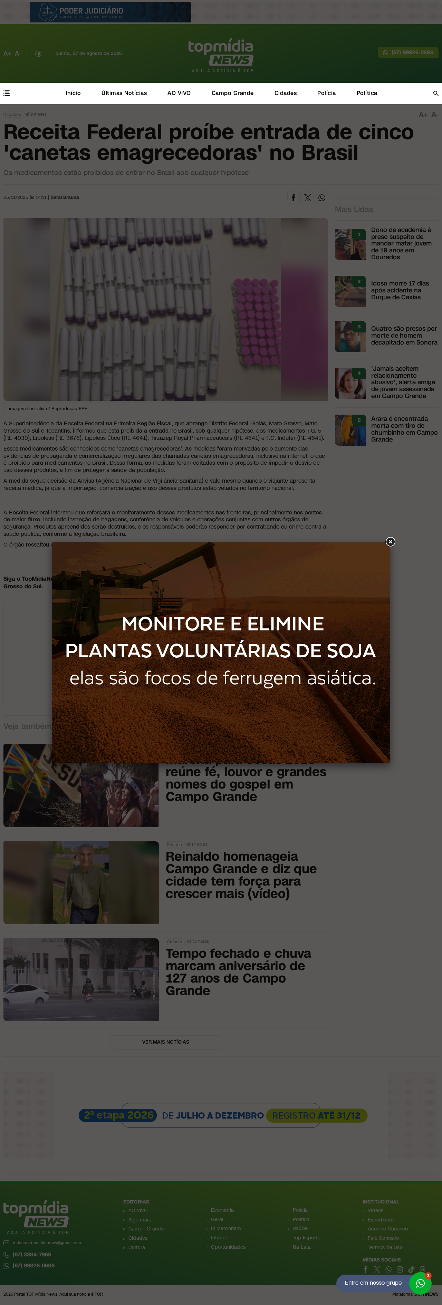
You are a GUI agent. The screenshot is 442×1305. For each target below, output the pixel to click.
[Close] (390, 542)
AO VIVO (179, 93)
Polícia (326, 93)
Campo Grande (233, 93)
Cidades (286, 93)
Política (367, 93)
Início (73, 93)
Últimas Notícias (124, 93)
